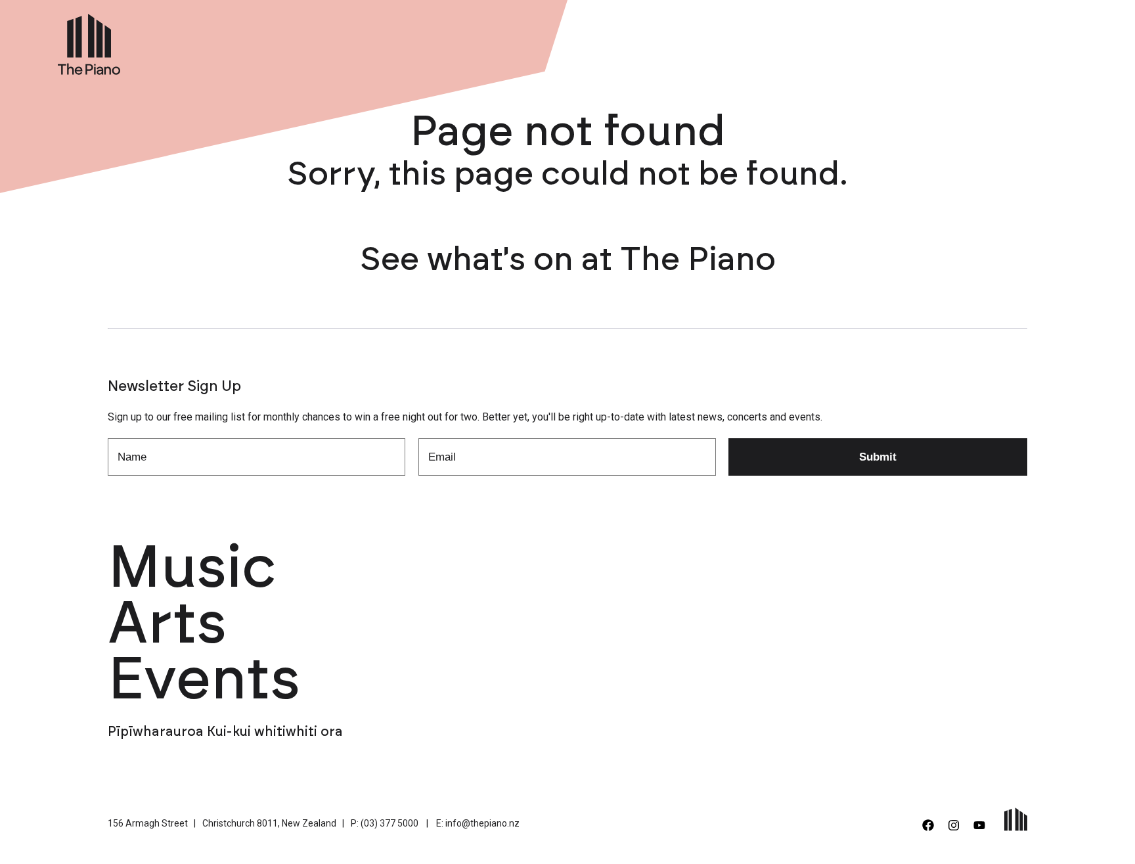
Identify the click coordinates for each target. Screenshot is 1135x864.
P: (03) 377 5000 (384, 823)
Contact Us (1018, 41)
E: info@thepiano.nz (478, 823)
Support (948, 41)
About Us (883, 41)
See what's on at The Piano (568, 260)
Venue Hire (811, 41)
